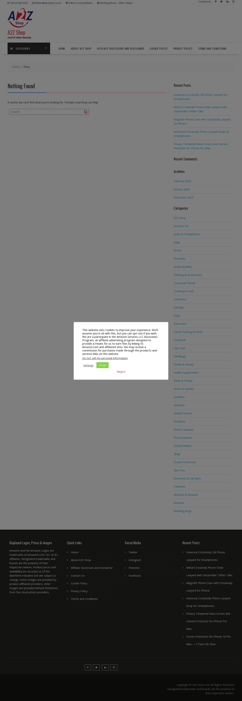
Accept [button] (102, 365)
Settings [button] (88, 365)
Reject (121, 371)
